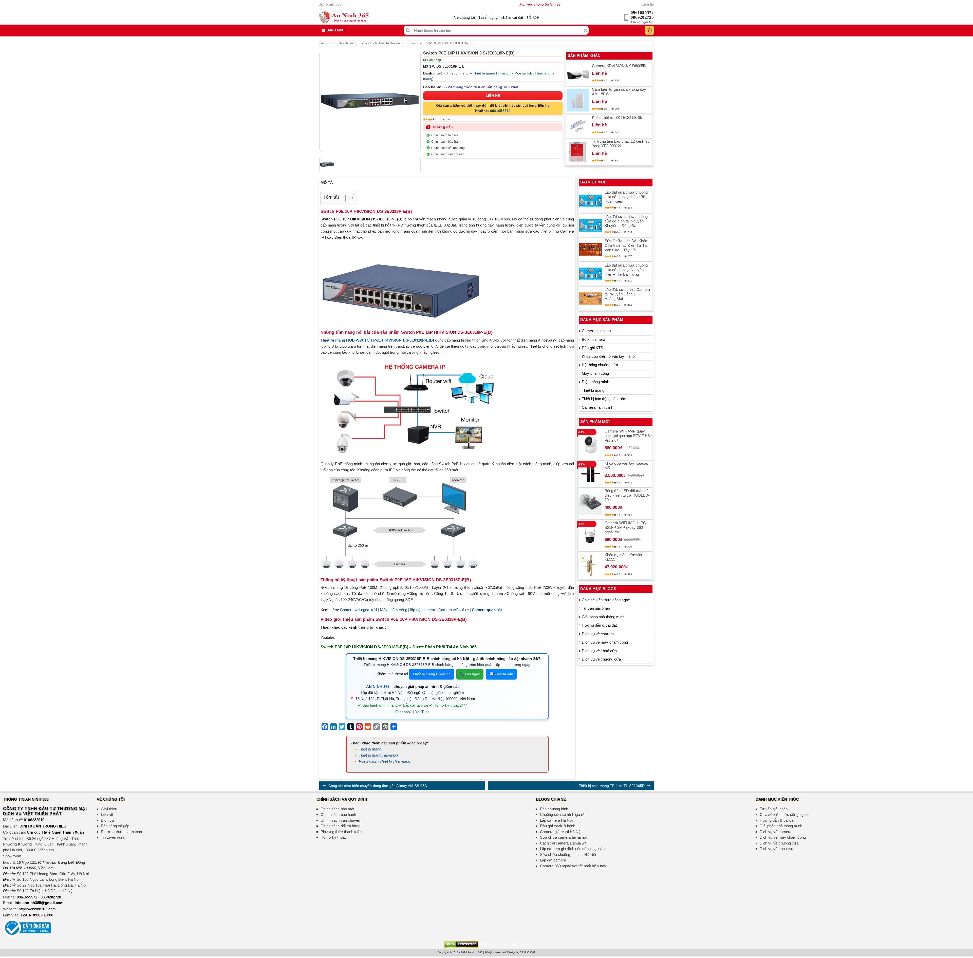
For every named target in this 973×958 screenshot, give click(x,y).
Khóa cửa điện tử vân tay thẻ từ (608, 356)
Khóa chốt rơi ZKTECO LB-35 (617, 117)
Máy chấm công (393, 610)
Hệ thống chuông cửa (600, 365)
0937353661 (527, 952)
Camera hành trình (597, 407)
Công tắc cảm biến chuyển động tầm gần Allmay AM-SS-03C (377, 786)
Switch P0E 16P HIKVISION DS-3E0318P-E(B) (442, 43)
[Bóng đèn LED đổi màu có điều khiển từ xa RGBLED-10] (590, 503)
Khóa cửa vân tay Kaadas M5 (626, 465)
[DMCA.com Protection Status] (461, 944)
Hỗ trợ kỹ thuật (333, 837)
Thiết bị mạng (347, 43)
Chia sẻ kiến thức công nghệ (606, 600)
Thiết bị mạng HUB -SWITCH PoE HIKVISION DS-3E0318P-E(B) (377, 340)
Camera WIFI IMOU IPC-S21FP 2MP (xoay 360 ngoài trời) (626, 527)
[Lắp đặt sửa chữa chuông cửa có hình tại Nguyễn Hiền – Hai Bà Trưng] (590, 274)
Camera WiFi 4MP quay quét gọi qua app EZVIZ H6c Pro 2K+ (628, 435)
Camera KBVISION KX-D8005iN (619, 66)
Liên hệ (647, 4)
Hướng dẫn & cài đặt (599, 625)
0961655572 (642, 12)
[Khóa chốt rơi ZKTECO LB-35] (578, 126)
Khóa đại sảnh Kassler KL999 (623, 557)
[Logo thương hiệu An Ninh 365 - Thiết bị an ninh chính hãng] (344, 17)
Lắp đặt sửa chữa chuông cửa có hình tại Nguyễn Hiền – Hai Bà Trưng (626, 269)
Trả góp (532, 17)
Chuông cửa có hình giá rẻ (562, 814)
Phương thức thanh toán (121, 832)
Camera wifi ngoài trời (358, 610)
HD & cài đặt (512, 17)
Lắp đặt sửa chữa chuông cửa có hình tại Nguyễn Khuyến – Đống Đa (626, 221)
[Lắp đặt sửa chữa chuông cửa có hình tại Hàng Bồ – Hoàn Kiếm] (590, 201)
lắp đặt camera (422, 610)
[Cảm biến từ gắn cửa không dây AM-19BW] (578, 100)
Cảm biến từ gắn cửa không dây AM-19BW (619, 91)
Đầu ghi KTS (592, 348)
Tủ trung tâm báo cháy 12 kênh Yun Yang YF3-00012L (621, 143)
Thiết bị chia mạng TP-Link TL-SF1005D (612, 786)
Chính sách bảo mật (445, 135)
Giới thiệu (109, 809)
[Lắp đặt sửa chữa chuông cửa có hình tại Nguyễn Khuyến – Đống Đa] (590, 225)
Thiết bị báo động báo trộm (604, 399)
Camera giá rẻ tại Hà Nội (560, 832)
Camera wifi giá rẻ (453, 610)
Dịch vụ (107, 820)
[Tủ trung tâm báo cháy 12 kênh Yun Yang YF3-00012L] (578, 152)
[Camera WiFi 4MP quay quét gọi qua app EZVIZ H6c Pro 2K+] (590, 444)
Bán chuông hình (554, 809)
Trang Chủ (326, 43)
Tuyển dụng (488, 17)
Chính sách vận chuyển (447, 154)
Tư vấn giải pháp (596, 608)
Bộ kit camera (593, 339)
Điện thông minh (595, 382)
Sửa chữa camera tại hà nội (563, 837)
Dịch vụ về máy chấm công (605, 642)
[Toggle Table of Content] (347, 198)
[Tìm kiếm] (408, 30)
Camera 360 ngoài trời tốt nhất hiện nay (573, 866)
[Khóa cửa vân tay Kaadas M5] (590, 474)
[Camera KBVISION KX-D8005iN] (578, 74)
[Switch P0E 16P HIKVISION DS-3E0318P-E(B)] (370, 101)
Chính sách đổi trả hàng (448, 148)
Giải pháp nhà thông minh (603, 617)
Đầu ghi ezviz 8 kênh (557, 826)
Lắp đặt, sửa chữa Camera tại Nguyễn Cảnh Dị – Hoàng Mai (627, 294)
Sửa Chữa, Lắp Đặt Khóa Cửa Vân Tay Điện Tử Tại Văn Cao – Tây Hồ (626, 245)
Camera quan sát (596, 331)
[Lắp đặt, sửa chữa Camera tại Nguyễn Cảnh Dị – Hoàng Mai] (590, 298)
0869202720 (642, 17)
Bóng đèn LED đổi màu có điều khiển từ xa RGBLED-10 (627, 495)
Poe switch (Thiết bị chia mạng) (383, 43)
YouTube (422, 712)
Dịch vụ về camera (598, 634)
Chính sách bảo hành (446, 141)
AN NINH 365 (377, 686)
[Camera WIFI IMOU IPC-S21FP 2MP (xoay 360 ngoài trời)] (590, 535)
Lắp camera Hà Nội (556, 820)
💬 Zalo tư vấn (501, 674)
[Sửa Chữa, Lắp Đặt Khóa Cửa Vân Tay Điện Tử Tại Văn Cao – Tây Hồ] (590, 249)
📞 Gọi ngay (470, 674)
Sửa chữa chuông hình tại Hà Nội (568, 854)
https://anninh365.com (37, 909)
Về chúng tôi (464, 17)
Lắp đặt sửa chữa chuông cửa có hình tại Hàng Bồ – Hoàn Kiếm (626, 196)
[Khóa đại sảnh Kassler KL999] (590, 565)
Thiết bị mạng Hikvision (492, 73)
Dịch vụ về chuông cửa (601, 659)
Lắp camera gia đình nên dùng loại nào (572, 849)
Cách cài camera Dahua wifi (563, 843)
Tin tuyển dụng (113, 837)
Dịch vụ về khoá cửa (599, 651)
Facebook (403, 712)
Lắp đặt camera (553, 860)
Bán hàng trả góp (115, 826)
